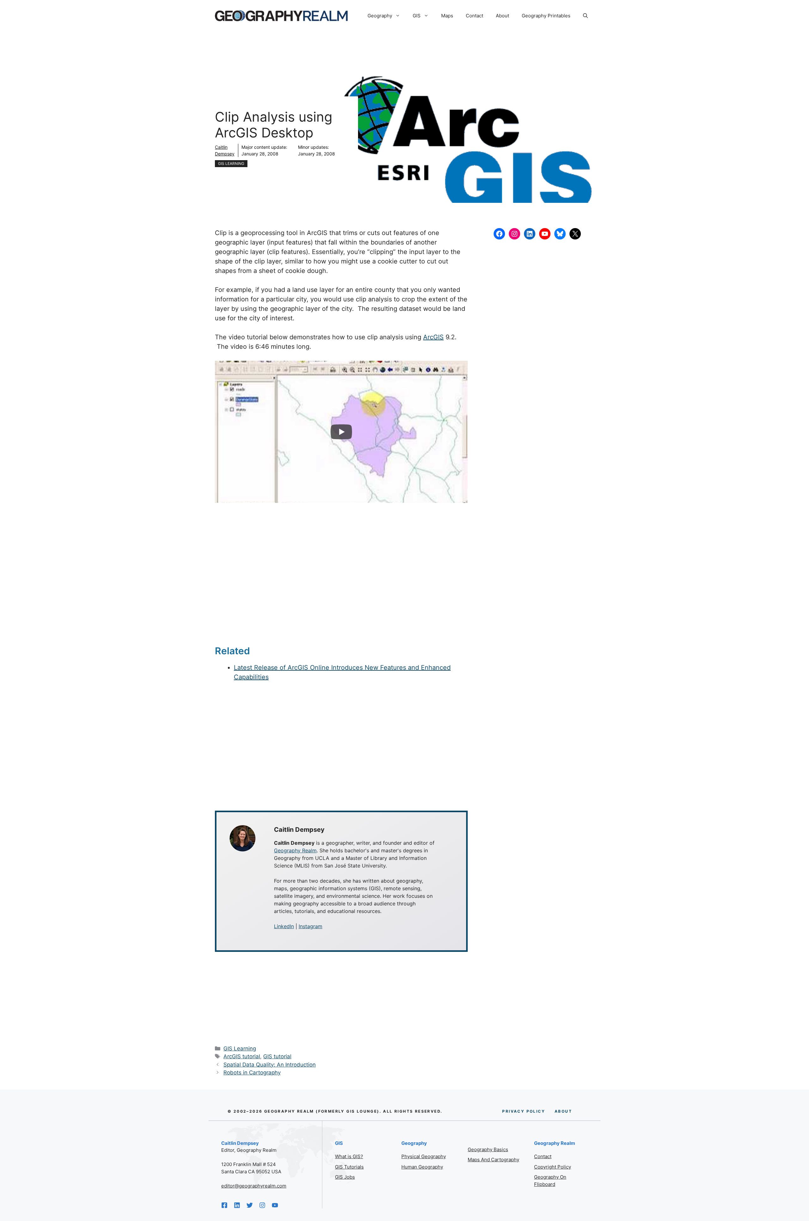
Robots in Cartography (252, 1072)
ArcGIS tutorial (241, 1056)
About (502, 16)
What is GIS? (349, 1156)
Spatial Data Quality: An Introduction (269, 1064)
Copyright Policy (552, 1167)
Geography (380, 16)
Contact (474, 16)
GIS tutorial (277, 1056)
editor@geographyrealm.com (253, 1186)
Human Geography (422, 1167)
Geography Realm (295, 850)
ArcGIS (433, 337)
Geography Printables (546, 16)
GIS (417, 16)
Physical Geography (423, 1156)
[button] (585, 15)
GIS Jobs (345, 1177)
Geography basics (488, 1149)
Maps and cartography (493, 1160)
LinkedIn (284, 926)
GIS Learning (231, 163)
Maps (447, 16)
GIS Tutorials (349, 1167)
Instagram (310, 926)
